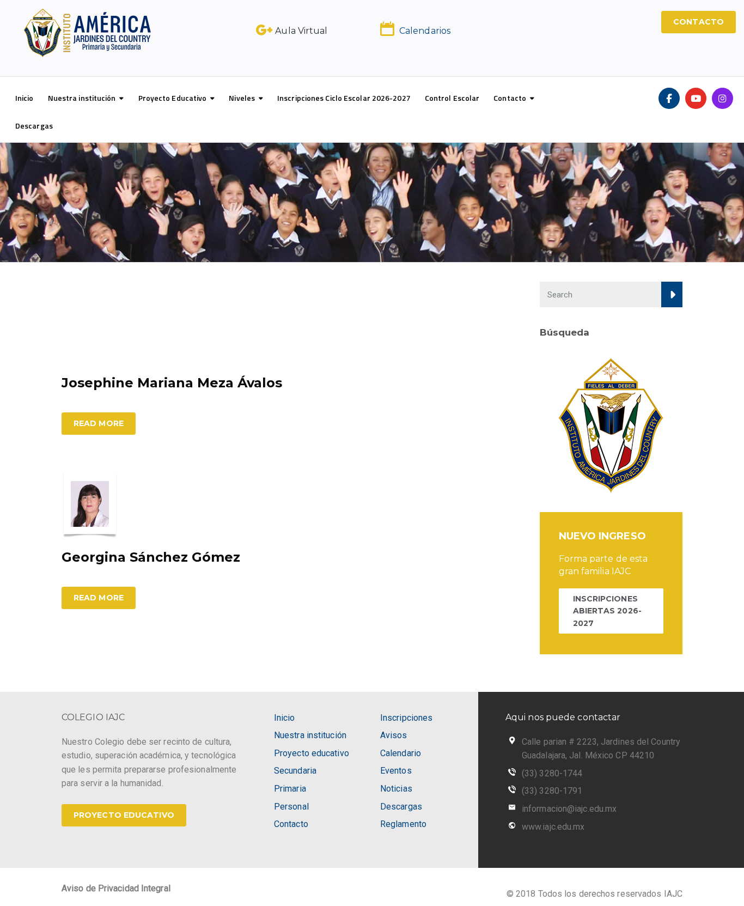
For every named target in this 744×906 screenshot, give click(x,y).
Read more (99, 423)
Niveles (242, 98)
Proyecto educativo (311, 753)
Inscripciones (406, 718)
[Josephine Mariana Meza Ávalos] (102, 322)
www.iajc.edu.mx (553, 827)
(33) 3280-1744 (552, 773)
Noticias (396, 788)
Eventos (396, 770)
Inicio (24, 98)
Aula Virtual (301, 31)
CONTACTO (698, 22)
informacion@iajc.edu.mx (569, 809)
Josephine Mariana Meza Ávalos (172, 383)
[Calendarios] (387, 29)
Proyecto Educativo (172, 98)
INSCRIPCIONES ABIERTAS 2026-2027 (607, 611)
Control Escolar (452, 98)
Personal (291, 806)
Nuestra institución (82, 98)
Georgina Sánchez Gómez (151, 557)
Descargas (34, 125)
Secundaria (295, 770)
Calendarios (424, 31)
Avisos (393, 735)
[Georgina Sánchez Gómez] (90, 503)
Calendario (400, 753)
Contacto (509, 98)
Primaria (290, 788)
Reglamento (403, 824)
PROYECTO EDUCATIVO (124, 815)
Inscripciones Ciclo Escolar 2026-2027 (344, 98)
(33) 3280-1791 (552, 791)
